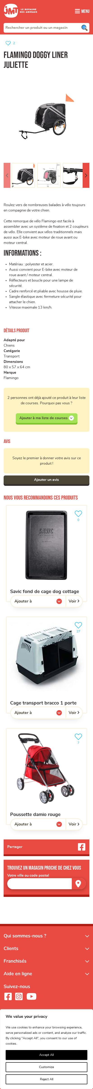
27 (81, 630)
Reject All (46, 1079)
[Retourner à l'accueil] (20, 20)
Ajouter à (32, 602)
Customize (46, 1067)
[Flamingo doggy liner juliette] (46, 116)
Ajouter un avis (46, 480)
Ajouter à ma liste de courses (43, 418)
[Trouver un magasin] (79, 883)
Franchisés (15, 961)
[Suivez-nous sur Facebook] (8, 996)
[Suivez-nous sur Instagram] (18, 996)
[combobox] (46, 27)
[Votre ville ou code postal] (46, 883)
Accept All (46, 1055)
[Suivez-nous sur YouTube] (32, 996)
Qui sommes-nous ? (25, 936)
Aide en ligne (18, 974)
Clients (11, 948)
